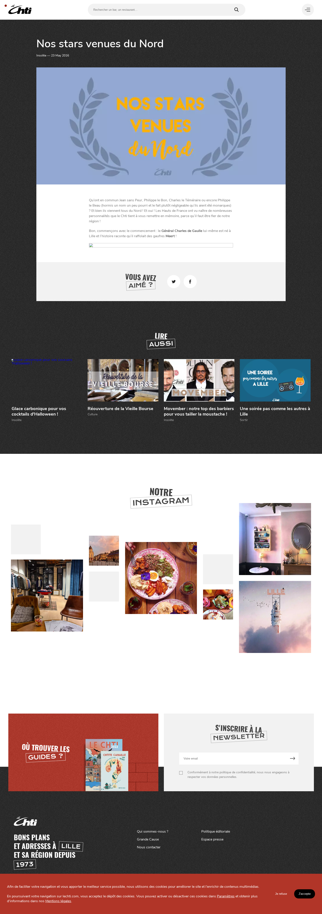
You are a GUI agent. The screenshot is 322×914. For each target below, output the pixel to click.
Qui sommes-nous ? (152, 831)
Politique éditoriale (215, 831)
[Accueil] (20, 10)
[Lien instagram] (161, 578)
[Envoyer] (292, 759)
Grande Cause (148, 839)
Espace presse (212, 839)
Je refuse (281, 893)
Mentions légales (58, 901)
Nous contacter (149, 847)
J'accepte (305, 893)
